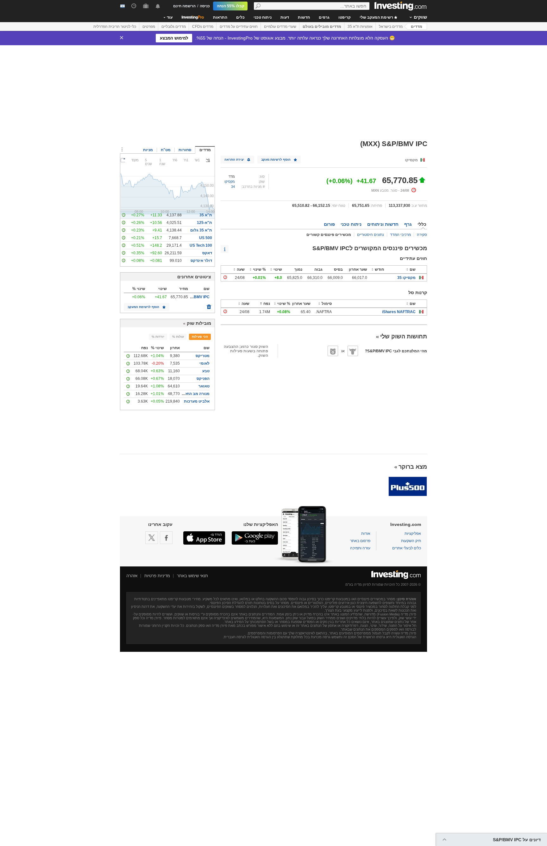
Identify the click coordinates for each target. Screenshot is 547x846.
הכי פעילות (200, 336)
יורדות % (158, 336)
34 (233, 186)
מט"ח (166, 150)
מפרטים (148, 26)
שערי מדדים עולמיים (280, 26)
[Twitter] (151, 537)
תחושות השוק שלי (403, 336)
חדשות (304, 17)
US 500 (205, 238)
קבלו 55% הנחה (230, 6)
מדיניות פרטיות (157, 575)
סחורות (185, 150)
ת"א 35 (205, 215)
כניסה (205, 6)
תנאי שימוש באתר (192, 575)
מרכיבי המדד (400, 234)
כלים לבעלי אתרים (406, 548)
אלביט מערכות (197, 401)
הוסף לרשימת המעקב (143, 307)
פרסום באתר (360, 541)
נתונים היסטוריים (370, 234)
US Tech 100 (201, 245)
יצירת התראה (234, 159)
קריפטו (344, 17)
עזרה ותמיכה (360, 548)
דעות (284, 17)
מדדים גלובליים (173, 26)
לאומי (204, 363)
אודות (365, 533)
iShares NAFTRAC (399, 312)
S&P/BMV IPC (197, 297)
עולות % (178, 336)
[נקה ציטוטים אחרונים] (209, 305)
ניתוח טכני (263, 17)
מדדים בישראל (391, 26)
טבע (206, 371)
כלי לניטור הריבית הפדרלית (114, 26)
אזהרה (131, 575)
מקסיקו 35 (406, 277)
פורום (329, 224)
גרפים (324, 17)
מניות (148, 150)
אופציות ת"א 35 (360, 26)
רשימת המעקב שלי (377, 17)
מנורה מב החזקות (194, 394)
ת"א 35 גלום (201, 230)
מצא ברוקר (413, 467)
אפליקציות (413, 533)
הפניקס (203, 378)
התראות (220, 17)
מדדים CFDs (202, 26)
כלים (240, 17)
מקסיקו (229, 181)
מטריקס (203, 356)
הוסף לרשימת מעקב (276, 159)
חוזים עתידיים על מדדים (239, 26)
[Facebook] (166, 537)
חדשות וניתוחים (383, 224)
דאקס (207, 253)
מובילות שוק (199, 323)
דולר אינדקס (201, 260)
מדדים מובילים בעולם (322, 26)
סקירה (422, 234)
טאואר (204, 386)
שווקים (420, 17)
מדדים (416, 26)
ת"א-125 (204, 222)
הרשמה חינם (184, 6)
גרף (408, 224)
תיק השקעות (411, 541)
